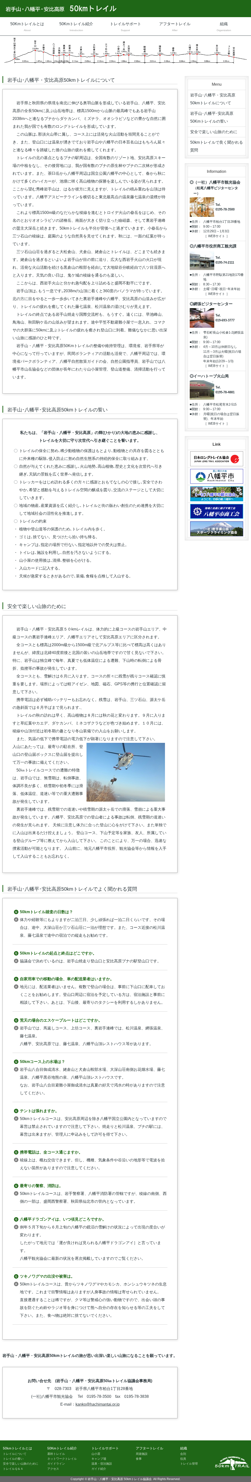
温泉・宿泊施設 (101, 1463)
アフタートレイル (174, 27)
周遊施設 (142, 1454)
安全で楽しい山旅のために (213, 132)
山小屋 (95, 1454)
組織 (224, 27)
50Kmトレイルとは (27, 27)
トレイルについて (14, 1454)
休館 (195, 231)
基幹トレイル (56, 1454)
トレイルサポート (125, 27)
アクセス (53, 1468)
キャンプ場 (98, 1458)
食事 (139, 1458)
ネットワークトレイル (62, 1458)
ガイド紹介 (98, 1468)
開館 (195, 226)
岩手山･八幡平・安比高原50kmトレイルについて (212, 99)
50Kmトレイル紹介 (76, 27)
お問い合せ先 (39, 1381)
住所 (195, 221)
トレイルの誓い (13, 1458)
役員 (183, 1458)
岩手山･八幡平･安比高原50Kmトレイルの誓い (211, 117)
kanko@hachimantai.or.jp (97, 1404)
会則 (183, 1454)
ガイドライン (56, 1463)
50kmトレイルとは (17, 1448)
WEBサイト (216, 236)
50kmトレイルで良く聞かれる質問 (216, 146)
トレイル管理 (189, 1463)
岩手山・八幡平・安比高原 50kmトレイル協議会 (120, 1479)
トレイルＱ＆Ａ (13, 1468)
